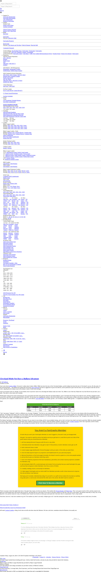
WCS (23, 170)
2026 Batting (6, 163)
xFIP (6, 335)
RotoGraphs (6, 43)
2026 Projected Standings (9, 112)
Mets (4, 211)
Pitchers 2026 (13, 183)
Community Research (8, 48)
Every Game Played (8, 90)
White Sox (14, 205)
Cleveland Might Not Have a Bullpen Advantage (19, 379)
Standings (5, 323)
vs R (11, 186)
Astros (22, 200)
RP (10, 218)
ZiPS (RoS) (6, 75)
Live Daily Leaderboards (9, 102)
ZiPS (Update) (13, 75)
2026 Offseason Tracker (9, 256)
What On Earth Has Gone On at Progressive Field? (12, 507)
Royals (13, 200)
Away (18, 186)
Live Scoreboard (7, 100)
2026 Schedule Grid (8, 247)
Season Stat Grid (7, 138)
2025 (4, 107)
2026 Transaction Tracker (9, 246)
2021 (17, 107)
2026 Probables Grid (8, 249)
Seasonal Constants (8, 344)
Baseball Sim (6, 297)
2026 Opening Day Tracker (10, 257)
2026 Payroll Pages (8, 244)
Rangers (23, 205)
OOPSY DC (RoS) (8, 82)
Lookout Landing (9, 510)
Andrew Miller (12, 386)
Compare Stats (27, 132)
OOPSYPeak (6, 70)
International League (12, 152)
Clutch (20, 341)
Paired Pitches (6, 301)
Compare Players (19, 132)
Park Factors (6, 313)
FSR (14, 338)
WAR (4, 341)
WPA (14, 341)
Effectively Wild (12, 38)
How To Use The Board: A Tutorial (12, 264)
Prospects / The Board (8, 320)
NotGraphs (25, 51)
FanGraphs (6, 36)
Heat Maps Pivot (7, 299)
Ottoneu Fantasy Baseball (9, 29)
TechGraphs (32, 51)
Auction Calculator (8, 26)
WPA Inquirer (6, 180)
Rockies (23, 214)
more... (23, 333)
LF (18, 217)
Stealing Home (56, 53)
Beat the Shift (34, 45)
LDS (19, 170)
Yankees (5, 205)
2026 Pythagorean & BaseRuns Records (13, 115)
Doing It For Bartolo (66, 53)
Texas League (26, 153)
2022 (14, 107)
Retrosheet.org (3, 570)
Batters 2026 (6, 183)
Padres (22, 212)
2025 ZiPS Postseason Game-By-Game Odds (14, 116)
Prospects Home (7, 260)
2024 (7, 107)
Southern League (18, 153)
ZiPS (4, 58)
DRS (11, 338)
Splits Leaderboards (8, 135)
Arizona (8, 158)
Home (14, 186)
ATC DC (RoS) (7, 79)
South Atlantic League (20, 155)
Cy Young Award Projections (10, 93)
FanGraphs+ (39, 51)
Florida (12, 158)
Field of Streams (26, 45)
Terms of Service (56, 557)
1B (9, 217)
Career (25, 125)
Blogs (4, 327)
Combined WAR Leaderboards (11, 176)
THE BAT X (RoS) (17, 80)
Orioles (5, 200)
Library (5, 310)
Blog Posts (13, 31)
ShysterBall (30, 52)
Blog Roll (5, 34)
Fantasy (24, 52)
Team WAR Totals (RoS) (9, 196)
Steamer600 (6, 69)
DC (11, 199)
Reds (13, 214)
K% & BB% (17, 333)
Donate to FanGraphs (8, 21)
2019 (23, 107)
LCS (15, 170)
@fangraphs (35, 557)
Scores (4, 321)
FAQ (8, 31)
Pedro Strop (69, 491)
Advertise (48, 557)
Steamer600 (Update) (15, 69)
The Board (6, 261)
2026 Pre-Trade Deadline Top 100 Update (13, 294)
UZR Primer (6, 338)
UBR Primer (10, 341)
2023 (10, 107)
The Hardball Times (17, 51)
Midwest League (9, 155)
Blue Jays (5, 199)
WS (12, 170)
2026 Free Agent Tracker (9, 254)
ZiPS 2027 (6, 86)
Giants (22, 211)
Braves (5, 208)
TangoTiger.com (4, 567)
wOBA (5, 333)
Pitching (9, 148)
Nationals (5, 212)
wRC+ (9, 333)
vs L (8, 186)
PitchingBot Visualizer (8, 303)
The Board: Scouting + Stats (10, 263)
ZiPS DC (8, 58)
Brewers (14, 208)
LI (17, 341)
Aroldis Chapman (74, 421)
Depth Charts (6, 60)
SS (13, 217)
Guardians (14, 199)
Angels (22, 199)
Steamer (5, 59)
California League (9, 156)
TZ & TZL (19, 338)
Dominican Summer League (12, 159)
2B (11, 217)
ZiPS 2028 (12, 86)
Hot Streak (6, 300)
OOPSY (5, 65)
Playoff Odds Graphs (18, 113)
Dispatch (19, 52)
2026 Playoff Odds (8, 113)
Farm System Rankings (9, 266)
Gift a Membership (8, 19)
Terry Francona (35, 387)
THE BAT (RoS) (7, 80)
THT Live (13, 52)
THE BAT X (12, 63)
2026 (8, 125)
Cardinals (14, 209)
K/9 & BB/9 (16, 335)
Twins (13, 203)
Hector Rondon (60, 491)
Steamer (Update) (15, 76)
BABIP (10, 335)
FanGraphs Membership (9, 17)
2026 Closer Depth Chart (9, 241)
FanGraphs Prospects (8, 41)
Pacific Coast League (23, 152)
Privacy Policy (65, 557)
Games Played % (18, 90)
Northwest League (30, 155)
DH (24, 217)
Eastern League (9, 153)
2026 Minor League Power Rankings (12, 251)
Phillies (5, 214)
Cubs (13, 211)
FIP (4, 335)
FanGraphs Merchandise (9, 18)
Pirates (13, 212)
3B (16, 217)
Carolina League (18, 156)
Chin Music (26, 53)
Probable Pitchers (16, 100)
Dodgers (23, 209)
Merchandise (6, 317)
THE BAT (5, 63)
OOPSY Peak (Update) (16, 70)
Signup (5, 31)
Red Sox (5, 203)
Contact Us (42, 557)
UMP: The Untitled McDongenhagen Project (41, 53)
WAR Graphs (6, 178)
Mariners (23, 203)
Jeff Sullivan (5, 382)
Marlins (5, 209)
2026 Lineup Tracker (8, 250)
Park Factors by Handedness (10, 347)
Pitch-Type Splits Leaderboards (11, 136)
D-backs (23, 208)
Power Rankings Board (9, 304)
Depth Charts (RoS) (8, 77)
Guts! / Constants (7, 311)
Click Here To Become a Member (50, 483)
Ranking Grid (10, 132)
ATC (4, 62)
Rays (4, 202)
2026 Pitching (13, 163)
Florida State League (28, 156)
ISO (13, 333)
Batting (5, 148)
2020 (20, 107)
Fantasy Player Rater (8, 25)
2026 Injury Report (8, 243)
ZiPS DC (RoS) (21, 75)
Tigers (13, 202)
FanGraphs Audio (17, 53)
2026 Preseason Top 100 (9, 293)
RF (22, 217)
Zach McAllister (40, 398)
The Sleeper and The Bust (14, 45)
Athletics (23, 202)
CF (20, 217)
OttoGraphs (75, 53)
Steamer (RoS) (6, 76)
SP (8, 218)
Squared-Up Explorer (8, 306)
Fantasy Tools (6, 326)
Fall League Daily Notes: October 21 (9, 505)
